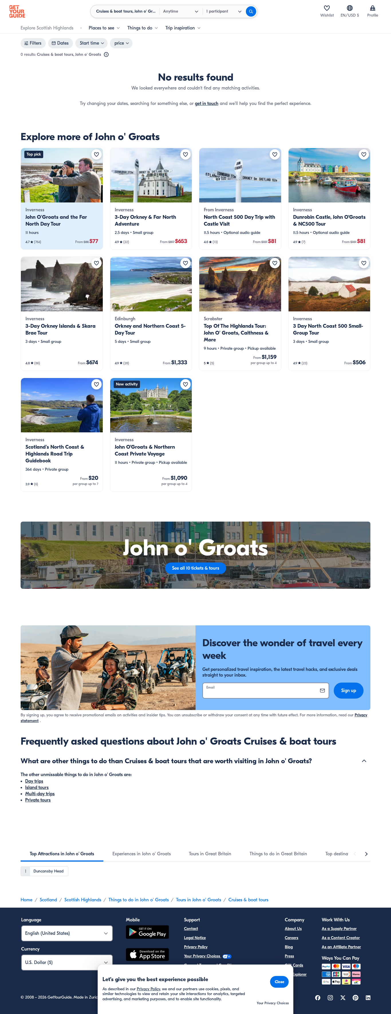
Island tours (37, 787)
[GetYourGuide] (17, 11)
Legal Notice (195, 937)
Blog (289, 947)
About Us (293, 928)
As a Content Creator (341, 937)
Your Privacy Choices (202, 956)
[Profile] (372, 8)
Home (26, 899)
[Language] (349, 8)
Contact (191, 928)
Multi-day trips (40, 793)
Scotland (48, 899)
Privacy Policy (196, 947)
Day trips (34, 781)
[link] (62, 199)
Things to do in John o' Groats (138, 899)
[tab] (62, 854)
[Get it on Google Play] (147, 933)
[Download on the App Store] (147, 955)
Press (289, 956)
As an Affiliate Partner (341, 947)
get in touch (206, 103)
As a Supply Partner (339, 928)
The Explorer (296, 974)
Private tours (38, 800)
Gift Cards (294, 965)
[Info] (106, 54)
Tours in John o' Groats (198, 899)
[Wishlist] (326, 8)
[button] (62, 199)
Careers (291, 937)
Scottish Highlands (82, 899)
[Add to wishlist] (96, 154)
